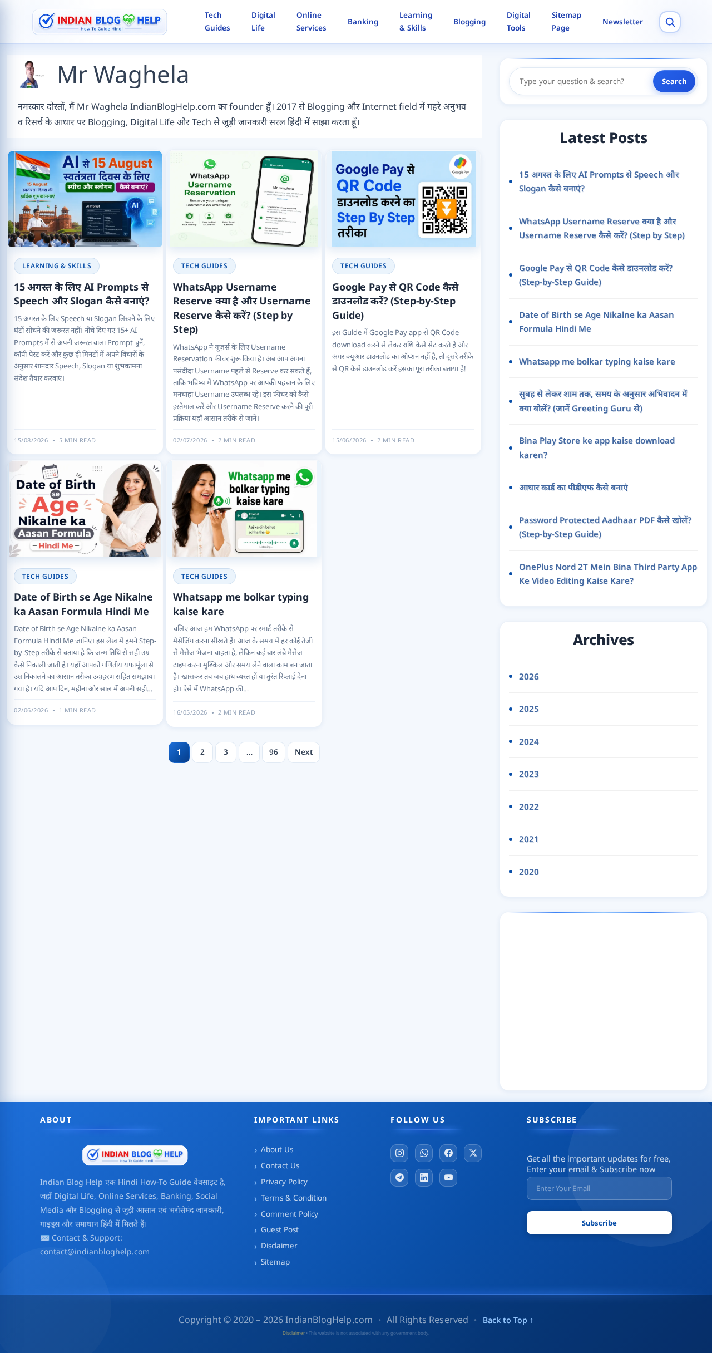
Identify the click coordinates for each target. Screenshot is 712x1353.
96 (273, 752)
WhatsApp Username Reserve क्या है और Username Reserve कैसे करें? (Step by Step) (242, 308)
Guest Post (280, 1229)
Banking (363, 22)
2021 (529, 838)
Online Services (311, 21)
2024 (529, 741)
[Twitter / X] (473, 1153)
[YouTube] (448, 1178)
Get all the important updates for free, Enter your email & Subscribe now (599, 1163)
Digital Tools (519, 21)
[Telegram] (399, 1178)
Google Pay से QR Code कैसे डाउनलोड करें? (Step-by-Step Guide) (395, 301)
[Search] (670, 22)
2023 (529, 773)
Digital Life (263, 21)
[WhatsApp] (424, 1153)
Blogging (469, 22)
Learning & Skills (415, 21)
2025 (529, 708)
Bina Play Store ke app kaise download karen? (597, 447)
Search (674, 81)
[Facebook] (448, 1153)
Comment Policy (289, 1214)
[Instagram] (399, 1153)
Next (304, 752)
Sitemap (275, 1262)
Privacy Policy (284, 1182)
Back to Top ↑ (508, 1320)
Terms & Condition (294, 1198)
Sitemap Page (566, 21)
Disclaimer (279, 1246)
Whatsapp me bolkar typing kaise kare (597, 361)
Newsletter (622, 22)
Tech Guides (217, 21)
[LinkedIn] (424, 1178)
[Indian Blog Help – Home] (110, 22)
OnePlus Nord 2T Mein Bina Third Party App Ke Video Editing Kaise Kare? (608, 574)
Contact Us (280, 1165)
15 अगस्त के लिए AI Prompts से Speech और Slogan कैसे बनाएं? (82, 294)
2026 (529, 676)
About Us (277, 1149)
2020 (529, 871)
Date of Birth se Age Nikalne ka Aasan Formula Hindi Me (83, 604)
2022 (529, 806)
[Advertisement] (610, 999)
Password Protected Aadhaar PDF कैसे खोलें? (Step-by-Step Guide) (605, 527)
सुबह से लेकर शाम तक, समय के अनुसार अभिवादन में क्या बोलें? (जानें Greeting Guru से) (603, 401)
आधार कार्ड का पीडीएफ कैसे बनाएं (573, 487)
